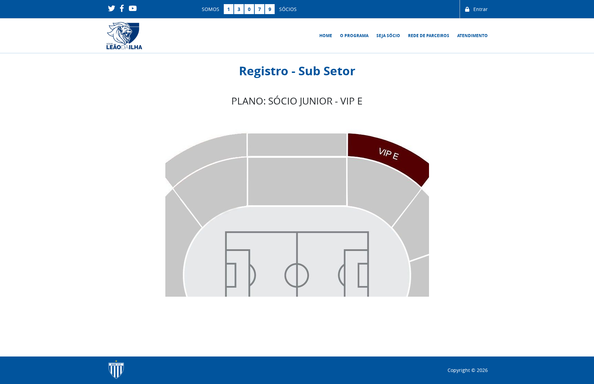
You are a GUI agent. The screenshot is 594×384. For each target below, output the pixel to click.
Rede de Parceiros (428, 36)
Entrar (478, 9)
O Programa (354, 36)
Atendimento (472, 36)
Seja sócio (388, 36)
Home (325, 36)
